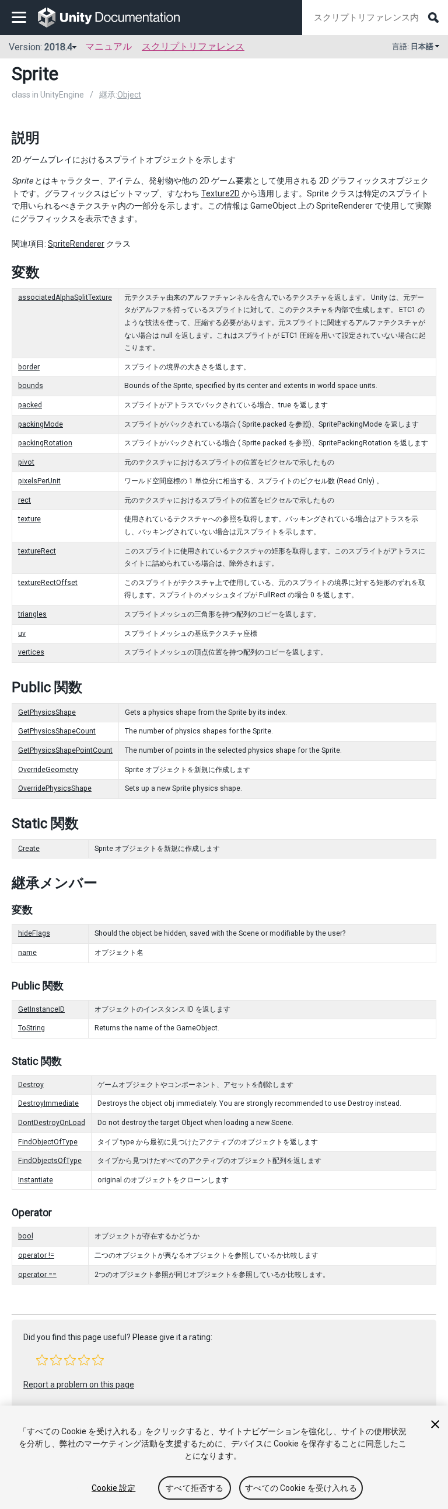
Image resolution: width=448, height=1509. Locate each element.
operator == (37, 1275)
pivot (26, 462)
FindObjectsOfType (50, 1161)
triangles (32, 614)
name (27, 953)
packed (30, 405)
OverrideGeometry (48, 770)
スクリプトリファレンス (193, 46)
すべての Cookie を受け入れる (301, 1488)
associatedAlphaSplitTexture (65, 297)
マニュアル (108, 46)
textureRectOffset (48, 583)
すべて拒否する (194, 1488)
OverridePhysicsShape (55, 788)
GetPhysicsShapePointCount (65, 750)
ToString (31, 1028)
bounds (30, 386)
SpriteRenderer (76, 243)
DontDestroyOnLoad (51, 1123)
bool (25, 1236)
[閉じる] (435, 1424)
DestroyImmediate (48, 1103)
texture (29, 519)
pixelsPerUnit (39, 481)
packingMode (40, 424)
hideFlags (34, 933)
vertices (31, 652)
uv (22, 633)
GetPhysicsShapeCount (57, 731)
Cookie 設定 (113, 1488)
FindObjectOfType (48, 1142)
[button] (42, 1360)
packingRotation (45, 443)
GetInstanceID (41, 1009)
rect (24, 500)
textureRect (37, 551)
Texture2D (220, 193)
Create (29, 849)
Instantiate (35, 1180)
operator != (36, 1255)
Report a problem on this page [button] (78, 1384)
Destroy (31, 1085)
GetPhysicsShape (47, 712)
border (29, 367)
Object (129, 94)
